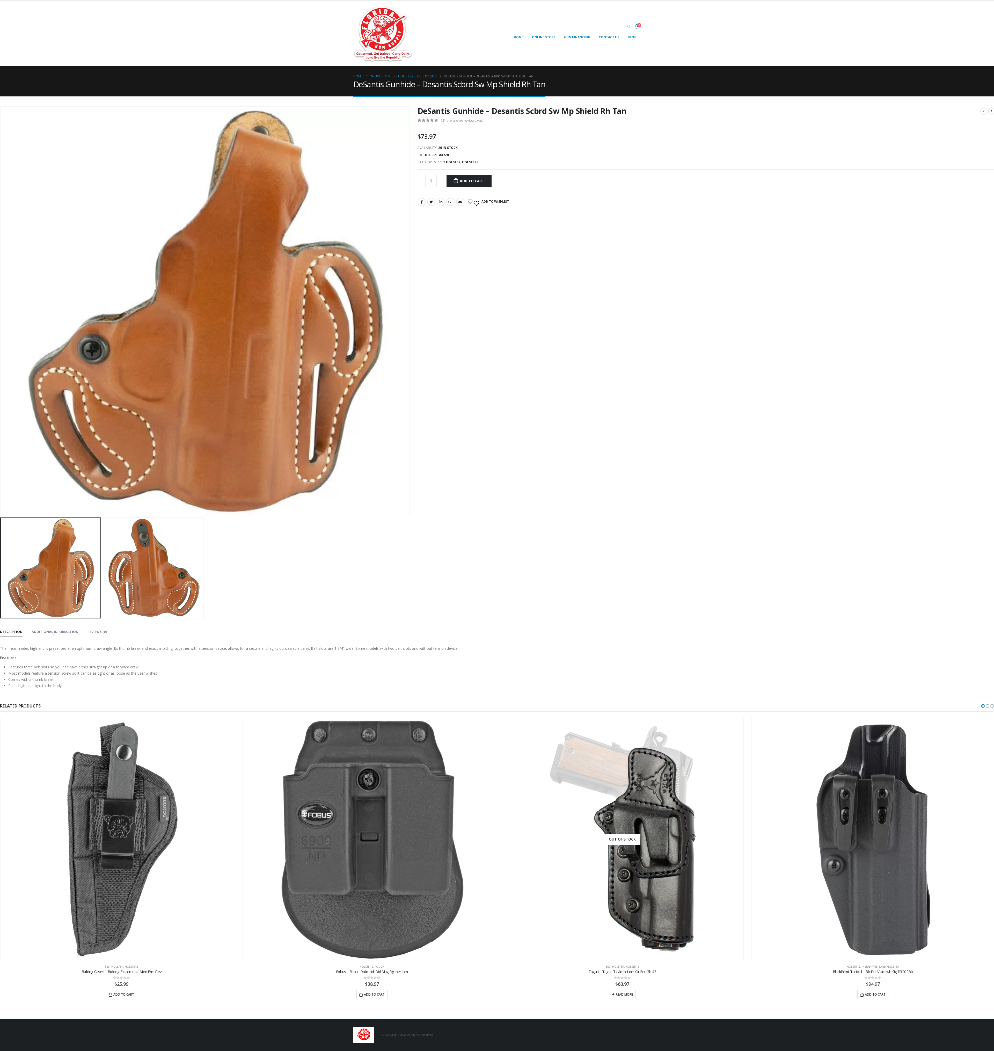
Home (518, 37)
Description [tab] (11, 631)
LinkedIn (441, 202)
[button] (983, 706)
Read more (373, 994)
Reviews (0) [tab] (97, 631)
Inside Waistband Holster (629, 966)
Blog (632, 37)
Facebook (422, 202)
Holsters (470, 162)
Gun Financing (577, 37)
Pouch (129, 966)
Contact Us (609, 37)
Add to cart (472, 180)
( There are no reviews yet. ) (462, 120)
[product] (121, 839)
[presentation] (408, 311)
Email (460, 202)
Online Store (544, 37)
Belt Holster (449, 162)
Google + (450, 202)
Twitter (431, 202)
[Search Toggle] (629, 27)
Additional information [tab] (55, 631)
